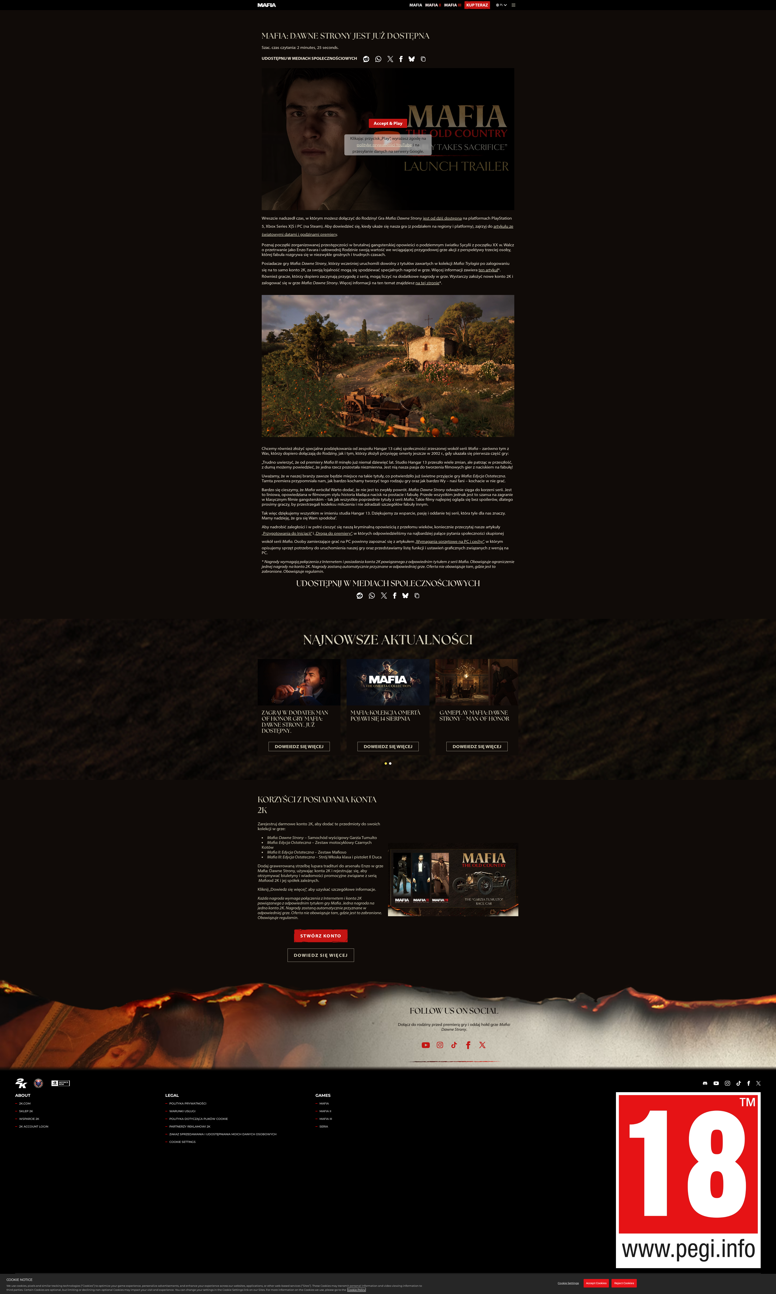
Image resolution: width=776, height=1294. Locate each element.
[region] (388, 1284)
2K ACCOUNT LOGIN (33, 1126)
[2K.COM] (21, 1083)
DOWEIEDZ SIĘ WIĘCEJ (299, 746)
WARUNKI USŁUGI (182, 1111)
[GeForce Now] (60, 1083)
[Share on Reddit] (366, 59)
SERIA (323, 1126)
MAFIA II (433, 4)
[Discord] (705, 1083)
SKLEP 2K (26, 1111)
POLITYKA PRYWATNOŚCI (187, 1103)
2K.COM (25, 1103)
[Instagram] (440, 1045)
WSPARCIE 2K (29, 1119)
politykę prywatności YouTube (384, 144)
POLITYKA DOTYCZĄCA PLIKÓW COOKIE (198, 1119)
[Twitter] (482, 1045)
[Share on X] (390, 59)
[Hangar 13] (38, 1083)
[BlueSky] (412, 59)
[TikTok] (454, 1045)
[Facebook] (468, 1045)
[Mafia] (267, 5)
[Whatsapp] (378, 59)
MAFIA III (452, 4)
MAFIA (415, 4)
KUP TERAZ (477, 4)
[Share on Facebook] (401, 59)
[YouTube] (426, 1045)
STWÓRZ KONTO (320, 936)
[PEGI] (688, 1180)
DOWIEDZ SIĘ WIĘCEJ (321, 955)
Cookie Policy (356, 1289)
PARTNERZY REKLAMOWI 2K (189, 1126)
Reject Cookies (624, 1283)
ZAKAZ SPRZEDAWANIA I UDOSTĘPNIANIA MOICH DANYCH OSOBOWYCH (222, 1134)
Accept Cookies (596, 1283)
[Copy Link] (423, 59)
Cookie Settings (182, 1142)
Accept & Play (388, 123)
